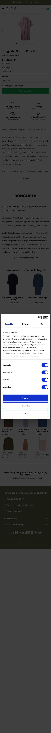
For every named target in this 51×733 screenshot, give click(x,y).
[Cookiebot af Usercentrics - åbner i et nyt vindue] (38, 317)
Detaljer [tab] (25, 324)
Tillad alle (26, 398)
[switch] (45, 372)
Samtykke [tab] (9, 324)
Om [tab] (41, 324)
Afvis (25, 413)
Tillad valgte (25, 406)
